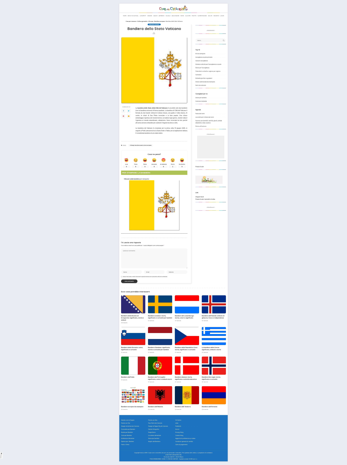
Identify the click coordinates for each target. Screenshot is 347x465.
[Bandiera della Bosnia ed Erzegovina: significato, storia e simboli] (133, 304)
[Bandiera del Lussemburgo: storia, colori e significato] (187, 304)
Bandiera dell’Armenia (209, 407)
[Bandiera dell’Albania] (160, 395)
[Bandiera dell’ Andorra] (187, 395)
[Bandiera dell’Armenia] (214, 395)
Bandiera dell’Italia (127, 377)
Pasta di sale (199, 166)
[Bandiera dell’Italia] (133, 366)
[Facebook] (123, 111)
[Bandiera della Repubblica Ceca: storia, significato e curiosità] (187, 336)
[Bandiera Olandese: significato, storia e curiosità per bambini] (160, 336)
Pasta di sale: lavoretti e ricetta (205, 199)
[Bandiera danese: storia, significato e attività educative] (187, 366)
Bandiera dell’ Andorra (183, 407)
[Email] (129, 116)
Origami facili (199, 197)
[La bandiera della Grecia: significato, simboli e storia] (214, 336)
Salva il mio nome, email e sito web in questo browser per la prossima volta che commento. (145, 276)
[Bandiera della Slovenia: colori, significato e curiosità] (133, 336)
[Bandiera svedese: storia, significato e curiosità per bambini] (160, 304)
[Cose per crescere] (173, 8)
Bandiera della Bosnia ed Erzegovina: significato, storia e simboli (132, 318)
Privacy (1, 456)
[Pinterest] (123, 116)
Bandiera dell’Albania (155, 407)
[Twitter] (129, 111)
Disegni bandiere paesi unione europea (141, 145)
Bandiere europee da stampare (132, 407)
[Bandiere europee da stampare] (133, 395)
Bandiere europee (154, 24)
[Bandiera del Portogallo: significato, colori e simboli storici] (160, 366)
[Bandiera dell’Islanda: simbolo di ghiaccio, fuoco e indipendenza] (214, 304)
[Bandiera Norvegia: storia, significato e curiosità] (214, 366)
